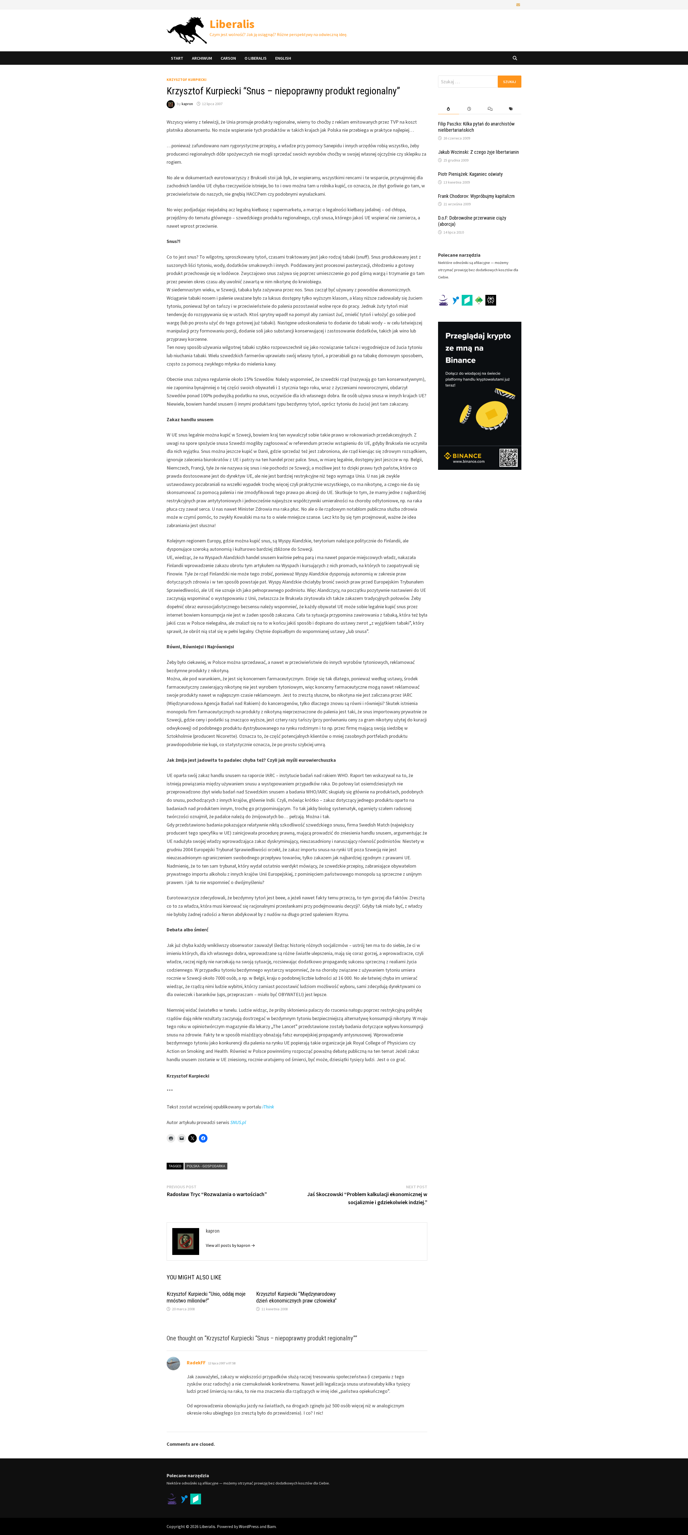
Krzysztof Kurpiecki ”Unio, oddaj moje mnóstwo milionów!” (206, 1297)
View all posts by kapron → (230, 1245)
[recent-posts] (469, 109)
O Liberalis (256, 58)
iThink (268, 1107)
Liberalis (232, 23)
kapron (187, 103)
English (283, 58)
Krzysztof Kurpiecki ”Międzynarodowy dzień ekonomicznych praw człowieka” (296, 1297)
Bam (271, 1526)
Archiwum (202, 58)
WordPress (249, 1526)
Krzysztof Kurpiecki (186, 79)
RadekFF (196, 1362)
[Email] (518, 4)
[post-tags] (511, 109)
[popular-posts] (448, 109)
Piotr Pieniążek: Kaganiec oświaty (470, 174)
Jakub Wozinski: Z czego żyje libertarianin (478, 152)
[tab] (448, 109)
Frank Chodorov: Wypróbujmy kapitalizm (476, 196)
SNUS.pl (238, 1122)
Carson (228, 58)
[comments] (490, 109)
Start (177, 58)
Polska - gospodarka (206, 1166)
